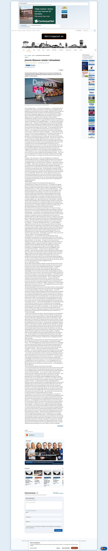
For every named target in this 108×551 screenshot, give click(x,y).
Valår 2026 (24, 30)
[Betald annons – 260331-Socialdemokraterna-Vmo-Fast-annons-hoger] (92, 112)
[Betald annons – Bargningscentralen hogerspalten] (92, 82)
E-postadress (28, 517)
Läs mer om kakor (33, 548)
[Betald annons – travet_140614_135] (92, 98)
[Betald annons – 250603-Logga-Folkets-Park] (92, 63)
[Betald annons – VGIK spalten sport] (92, 128)
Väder (13, 30)
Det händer (19, 30)
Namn (27, 512)
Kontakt (38, 30)
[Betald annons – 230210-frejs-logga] (92, 92)
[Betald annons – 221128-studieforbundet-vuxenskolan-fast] (92, 101)
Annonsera (34, 30)
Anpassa (58, 548)
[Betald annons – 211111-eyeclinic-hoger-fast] (92, 73)
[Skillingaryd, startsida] (54, 36)
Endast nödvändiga (66, 548)
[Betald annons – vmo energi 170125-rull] (92, 120)
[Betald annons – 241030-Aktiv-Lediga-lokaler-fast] (85, 74)
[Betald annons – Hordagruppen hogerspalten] (92, 137)
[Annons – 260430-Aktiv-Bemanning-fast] (64, 8)
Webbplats (28, 521)
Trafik (16, 30)
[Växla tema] (95, 50)
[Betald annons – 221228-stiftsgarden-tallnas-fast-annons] (92, 68)
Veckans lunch (29, 30)
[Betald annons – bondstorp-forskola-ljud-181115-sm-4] (64, 16)
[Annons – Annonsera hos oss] (85, 66)
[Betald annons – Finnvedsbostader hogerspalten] (92, 87)
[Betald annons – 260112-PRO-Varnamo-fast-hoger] (92, 104)
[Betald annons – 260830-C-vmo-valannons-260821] (40, 15)
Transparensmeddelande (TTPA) (25, 26)
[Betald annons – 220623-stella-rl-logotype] (92, 78)
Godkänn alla (74, 548)
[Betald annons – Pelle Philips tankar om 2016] (64, 12)
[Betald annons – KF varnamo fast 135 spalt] (92, 123)
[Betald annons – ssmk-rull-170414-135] (92, 131)
